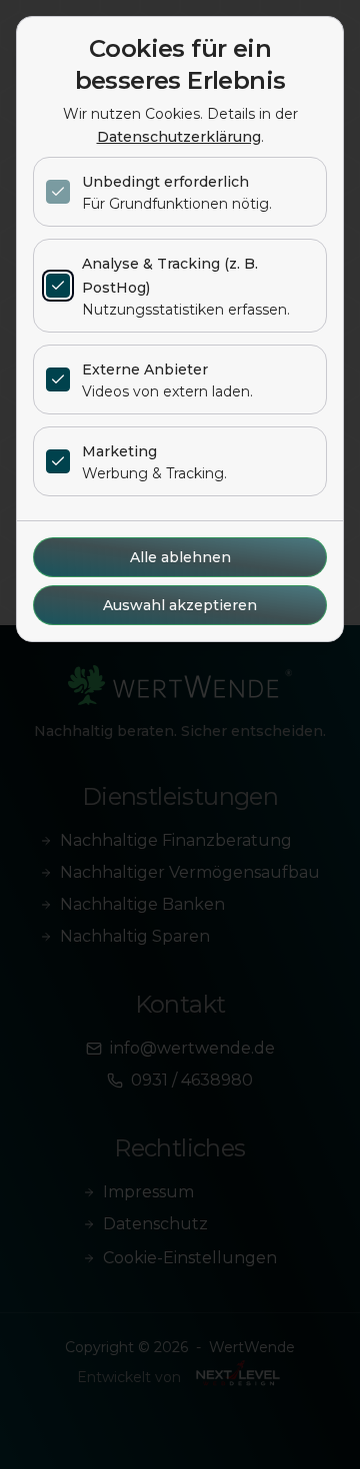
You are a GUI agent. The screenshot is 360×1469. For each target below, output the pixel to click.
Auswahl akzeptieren (180, 605)
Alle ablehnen (180, 557)
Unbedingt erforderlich (165, 182)
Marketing (119, 451)
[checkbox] (58, 192)
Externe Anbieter (145, 369)
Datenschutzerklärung (179, 137)
